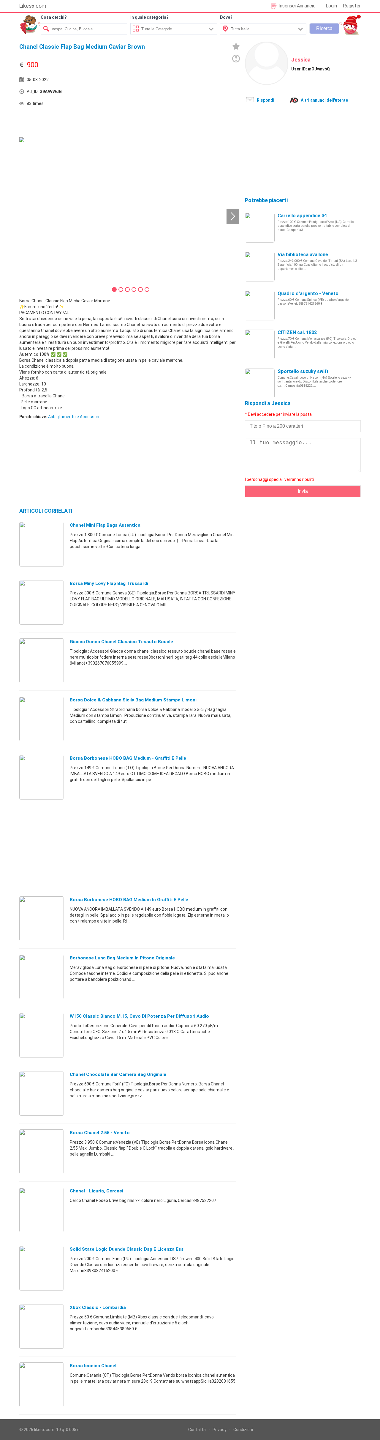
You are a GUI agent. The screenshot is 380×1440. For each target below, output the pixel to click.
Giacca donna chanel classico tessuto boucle (121, 641)
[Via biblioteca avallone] (260, 266)
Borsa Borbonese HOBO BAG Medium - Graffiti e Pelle (128, 758)
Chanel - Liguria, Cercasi (96, 1191)
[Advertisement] (182, 93)
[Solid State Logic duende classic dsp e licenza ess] (41, 1268)
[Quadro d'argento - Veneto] (260, 305)
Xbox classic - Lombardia (98, 1307)
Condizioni (243, 1429)
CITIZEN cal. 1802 (297, 332)
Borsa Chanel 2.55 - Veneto (100, 1132)
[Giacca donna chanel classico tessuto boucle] (41, 660)
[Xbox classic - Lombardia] (41, 1326)
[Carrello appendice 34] (260, 227)
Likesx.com (32, 6)
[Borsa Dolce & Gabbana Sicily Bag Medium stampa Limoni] (41, 718)
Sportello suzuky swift (303, 371)
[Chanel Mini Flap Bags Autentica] (41, 544)
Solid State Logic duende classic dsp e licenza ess (127, 1249)
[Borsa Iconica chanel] (41, 1384)
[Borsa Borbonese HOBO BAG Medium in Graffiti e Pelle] (41, 918)
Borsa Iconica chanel (93, 1365)
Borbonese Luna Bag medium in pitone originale (122, 958)
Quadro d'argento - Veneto (308, 293)
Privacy (220, 1429)
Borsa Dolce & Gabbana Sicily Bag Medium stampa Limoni (133, 700)
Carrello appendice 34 (302, 215)
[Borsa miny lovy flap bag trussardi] (41, 602)
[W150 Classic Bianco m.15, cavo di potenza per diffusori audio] (41, 1035)
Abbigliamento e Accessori (73, 416)
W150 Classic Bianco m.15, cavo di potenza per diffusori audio (139, 1016)
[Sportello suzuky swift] (260, 383)
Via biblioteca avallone (303, 254)
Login (331, 6)
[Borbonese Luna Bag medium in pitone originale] (41, 976)
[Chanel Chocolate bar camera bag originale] (41, 1093)
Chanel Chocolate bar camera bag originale (118, 1074)
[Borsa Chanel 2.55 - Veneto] (41, 1151)
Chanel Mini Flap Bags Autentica (105, 525)
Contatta (197, 1429)
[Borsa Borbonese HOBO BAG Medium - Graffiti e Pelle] (41, 777)
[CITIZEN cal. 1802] (260, 344)
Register (352, 6)
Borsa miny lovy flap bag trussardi (109, 583)
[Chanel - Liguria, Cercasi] (41, 1209)
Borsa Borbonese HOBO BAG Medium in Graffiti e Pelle (129, 899)
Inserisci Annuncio (297, 6)
